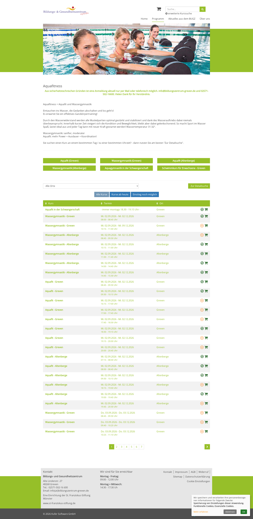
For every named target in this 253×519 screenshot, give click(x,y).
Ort (161, 203)
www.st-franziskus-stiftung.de (59, 503)
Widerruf (203, 472)
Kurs (50, 203)
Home (144, 18)
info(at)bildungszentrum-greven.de (69, 490)
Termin (107, 203)
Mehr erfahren (201, 511)
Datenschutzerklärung (197, 476)
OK (243, 511)
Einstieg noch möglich (145, 194)
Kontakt (167, 472)
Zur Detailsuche (199, 186)
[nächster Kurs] (207, 446)
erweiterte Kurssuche (179, 13)
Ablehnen (230, 511)
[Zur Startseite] (66, 11)
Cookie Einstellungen (198, 481)
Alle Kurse (101, 194)
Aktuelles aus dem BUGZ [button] (181, 18)
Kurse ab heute (120, 194)
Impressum (181, 472)
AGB (193, 472)
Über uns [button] (205, 18)
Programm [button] (158, 18)
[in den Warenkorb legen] (206, 209)
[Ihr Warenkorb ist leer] (159, 9)
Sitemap (177, 476)
